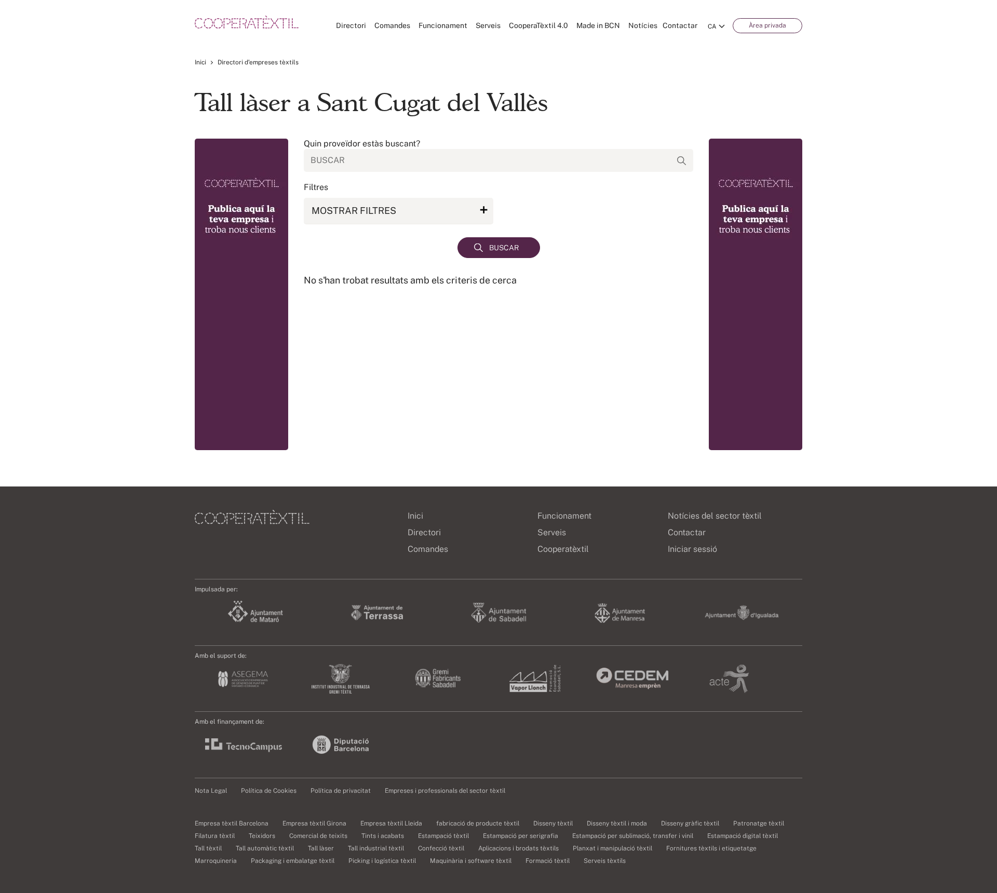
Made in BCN (598, 25)
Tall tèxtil (208, 848)
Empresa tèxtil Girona (314, 823)
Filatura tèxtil (215, 836)
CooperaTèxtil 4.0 (538, 25)
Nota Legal (211, 790)
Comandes (392, 25)
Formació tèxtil (548, 860)
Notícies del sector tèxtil (715, 516)
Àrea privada (767, 25)
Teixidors (262, 836)
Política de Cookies (269, 790)
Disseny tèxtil (553, 823)
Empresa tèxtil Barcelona (231, 823)
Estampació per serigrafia (520, 836)
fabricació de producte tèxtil (477, 823)
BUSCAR (504, 247)
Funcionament (443, 25)
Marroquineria (216, 860)
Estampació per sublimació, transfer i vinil (632, 836)
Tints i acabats (382, 836)
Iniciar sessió (692, 549)
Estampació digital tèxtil (742, 836)
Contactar (680, 25)
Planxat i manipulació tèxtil (612, 848)
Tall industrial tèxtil (376, 848)
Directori (351, 25)
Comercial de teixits (318, 836)
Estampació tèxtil (443, 836)
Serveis (488, 25)
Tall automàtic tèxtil (265, 848)
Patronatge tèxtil (758, 823)
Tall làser (321, 848)
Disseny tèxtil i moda (617, 823)
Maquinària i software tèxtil (470, 860)
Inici (200, 62)
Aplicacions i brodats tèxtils (518, 848)
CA (712, 26)
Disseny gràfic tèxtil (690, 823)
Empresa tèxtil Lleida (391, 823)
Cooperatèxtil (563, 549)
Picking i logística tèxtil (382, 860)
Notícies (642, 25)
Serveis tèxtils (605, 860)
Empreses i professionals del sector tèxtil (445, 790)
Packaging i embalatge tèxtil (292, 860)
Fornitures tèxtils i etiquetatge (711, 848)
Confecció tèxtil (441, 848)
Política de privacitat (341, 790)
